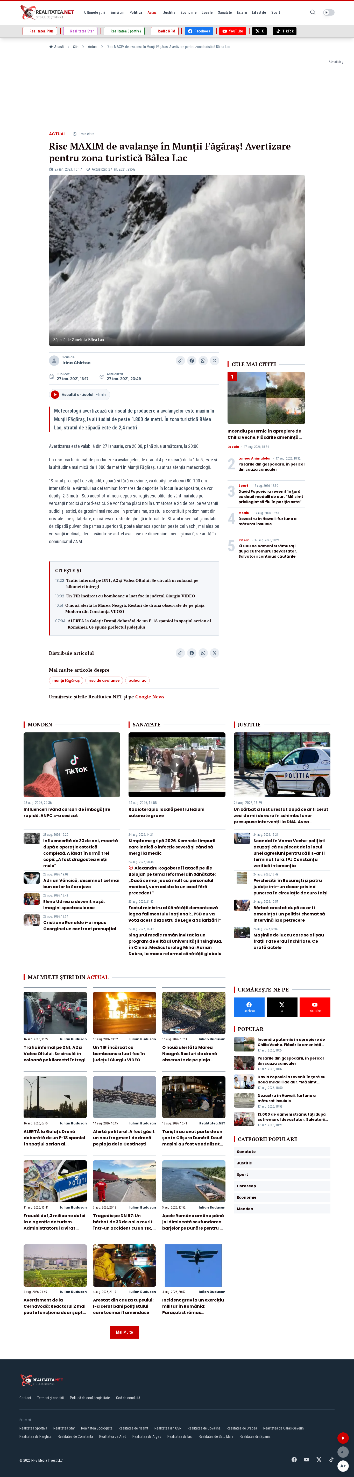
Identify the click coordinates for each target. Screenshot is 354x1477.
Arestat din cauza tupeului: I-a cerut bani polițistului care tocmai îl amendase (123, 1306)
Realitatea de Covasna (204, 1428)
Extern (244, 540)
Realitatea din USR (167, 1428)
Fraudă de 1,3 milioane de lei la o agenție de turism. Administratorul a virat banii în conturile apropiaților (54, 1228)
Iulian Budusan (73, 1039)
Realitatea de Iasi (180, 1436)
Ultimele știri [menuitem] (94, 12)
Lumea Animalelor (254, 458)
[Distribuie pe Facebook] (191, 360)
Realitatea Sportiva (33, 1428)
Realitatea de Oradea (242, 1428)
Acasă (59, 47)
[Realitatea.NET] (47, 12)
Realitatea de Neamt (133, 1428)
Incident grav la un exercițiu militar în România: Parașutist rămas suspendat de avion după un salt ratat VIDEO (193, 1312)
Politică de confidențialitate (90, 1398)
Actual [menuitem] (152, 12)
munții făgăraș (66, 680)
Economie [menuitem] (189, 12)
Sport (243, 486)
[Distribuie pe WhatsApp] (203, 360)
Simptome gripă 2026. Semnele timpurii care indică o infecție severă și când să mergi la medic (172, 847)
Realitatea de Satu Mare (216, 1436)
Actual (92, 47)
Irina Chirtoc (76, 363)
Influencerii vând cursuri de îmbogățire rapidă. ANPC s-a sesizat (67, 812)
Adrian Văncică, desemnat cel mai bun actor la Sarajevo (81, 884)
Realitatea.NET (212, 1123)
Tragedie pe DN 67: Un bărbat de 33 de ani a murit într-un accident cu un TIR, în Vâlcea (123, 1225)
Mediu (243, 513)
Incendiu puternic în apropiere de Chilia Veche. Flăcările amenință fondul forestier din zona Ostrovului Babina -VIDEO (264, 440)
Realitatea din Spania (255, 1436)
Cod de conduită (128, 1398)
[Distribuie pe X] (214, 360)
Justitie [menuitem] (169, 12)
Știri (76, 47)
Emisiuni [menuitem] (117, 12)
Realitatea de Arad (112, 1436)
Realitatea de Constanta (75, 1436)
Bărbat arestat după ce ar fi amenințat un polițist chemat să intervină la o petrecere (289, 914)
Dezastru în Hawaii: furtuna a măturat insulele (267, 521)
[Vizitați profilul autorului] (54, 360)
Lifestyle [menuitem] (259, 12)
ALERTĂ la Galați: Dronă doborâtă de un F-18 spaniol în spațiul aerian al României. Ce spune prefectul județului (139, 624)
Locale (233, 447)
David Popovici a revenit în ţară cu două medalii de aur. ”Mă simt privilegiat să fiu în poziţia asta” (270, 496)
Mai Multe (124, 1332)
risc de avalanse (104, 680)
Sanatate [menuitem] (225, 12)
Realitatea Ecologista (96, 1428)
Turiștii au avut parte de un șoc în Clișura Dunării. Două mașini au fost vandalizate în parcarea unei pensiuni (192, 1141)
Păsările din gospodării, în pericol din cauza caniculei (271, 467)
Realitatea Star (64, 1428)
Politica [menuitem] (136, 12)
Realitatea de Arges (146, 1436)
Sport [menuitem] (275, 12)
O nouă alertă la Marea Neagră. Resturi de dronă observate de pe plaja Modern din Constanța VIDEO (134, 608)
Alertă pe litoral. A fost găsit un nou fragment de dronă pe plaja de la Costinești (124, 1138)
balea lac (137, 680)
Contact (25, 1398)
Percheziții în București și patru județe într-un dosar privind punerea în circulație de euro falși (290, 887)
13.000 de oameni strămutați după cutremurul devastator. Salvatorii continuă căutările (267, 551)
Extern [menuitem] (242, 12)
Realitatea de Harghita (35, 1436)
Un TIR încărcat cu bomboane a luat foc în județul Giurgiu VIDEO (130, 596)
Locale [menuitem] (207, 12)
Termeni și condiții (50, 1398)
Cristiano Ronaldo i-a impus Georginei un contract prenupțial (79, 926)
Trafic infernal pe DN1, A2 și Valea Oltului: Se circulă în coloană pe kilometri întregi (132, 583)
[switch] (329, 12)
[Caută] (313, 12)
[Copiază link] (180, 360)
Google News (149, 696)
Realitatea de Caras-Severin (283, 1428)
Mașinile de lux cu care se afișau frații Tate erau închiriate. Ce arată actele (288, 941)
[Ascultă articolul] (343, 1438)
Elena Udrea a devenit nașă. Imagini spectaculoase (74, 905)
